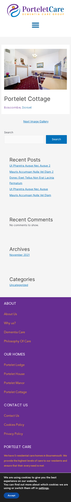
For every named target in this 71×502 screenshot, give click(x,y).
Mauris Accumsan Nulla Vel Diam (30, 195)
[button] (35, 25)
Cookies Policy (14, 425)
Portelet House (14, 374)
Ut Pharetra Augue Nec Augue (28, 189)
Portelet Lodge (14, 365)
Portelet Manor (14, 383)
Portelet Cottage (15, 392)
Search (8, 132)
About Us (10, 314)
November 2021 (19, 254)
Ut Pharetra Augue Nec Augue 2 (29, 165)
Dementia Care (14, 332)
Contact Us (11, 416)
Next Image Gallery (36, 121)
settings (44, 488)
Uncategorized (18, 285)
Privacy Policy (13, 434)
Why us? (10, 323)
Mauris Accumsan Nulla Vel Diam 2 (31, 171)
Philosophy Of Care (17, 341)
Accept (11, 495)
